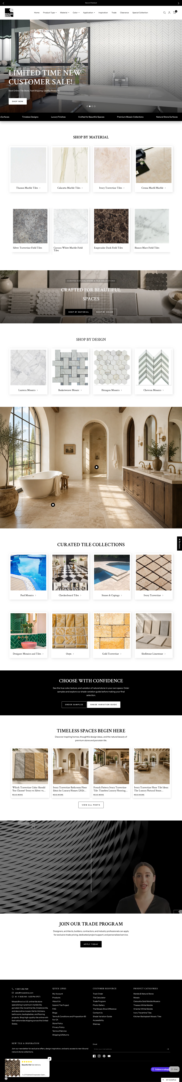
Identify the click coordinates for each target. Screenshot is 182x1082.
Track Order (98, 994)
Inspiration (103, 12)
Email (95, 1044)
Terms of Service (59, 1031)
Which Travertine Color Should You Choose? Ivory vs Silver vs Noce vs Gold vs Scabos (28, 790)
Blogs (54, 1013)
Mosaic (136, 997)
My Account (57, 994)
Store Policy (57, 1023)
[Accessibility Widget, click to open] (6, 1078)
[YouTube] (109, 1056)
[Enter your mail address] (167, 1049)
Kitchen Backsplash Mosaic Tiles (147, 1016)
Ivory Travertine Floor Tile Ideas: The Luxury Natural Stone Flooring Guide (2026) (151, 790)
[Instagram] (99, 1056)
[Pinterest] (104, 1056)
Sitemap (96, 1024)
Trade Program (99, 1001)
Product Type (49, 12)
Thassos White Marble (143, 1005)
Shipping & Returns (60, 1035)
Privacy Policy (58, 1027)
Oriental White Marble (143, 1009)
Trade (114, 12)
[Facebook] (94, 1056)
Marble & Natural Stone (143, 994)
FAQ (54, 1009)
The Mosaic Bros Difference (104, 1009)
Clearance (124, 12)
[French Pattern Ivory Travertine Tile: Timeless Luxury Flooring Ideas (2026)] (111, 766)
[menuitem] (36, 13)
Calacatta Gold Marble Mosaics (146, 1001)
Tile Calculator (99, 997)
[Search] (164, 12)
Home (36, 12)
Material (63, 12)
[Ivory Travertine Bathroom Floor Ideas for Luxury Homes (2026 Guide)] (71, 766)
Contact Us (98, 1013)
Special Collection (140, 12)
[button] (3, 3)
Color (75, 12)
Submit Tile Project (60, 1005)
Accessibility (98, 1020)
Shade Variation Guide (102, 1016)
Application (88, 12)
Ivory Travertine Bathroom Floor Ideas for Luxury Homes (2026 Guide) (70, 790)
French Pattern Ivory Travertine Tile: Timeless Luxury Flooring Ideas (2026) (109, 790)
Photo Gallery (99, 1005)
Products (56, 997)
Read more (17, 795)
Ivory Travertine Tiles (142, 1013)
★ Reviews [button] (179, 543)
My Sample (171, 1080)
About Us (56, 1001)
